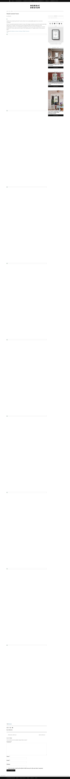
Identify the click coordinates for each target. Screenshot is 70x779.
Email (8, 760)
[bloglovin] (57, 23)
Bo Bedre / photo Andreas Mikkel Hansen (19, 31)
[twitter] (50, 23)
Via (7, 32)
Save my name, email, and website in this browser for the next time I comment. (25, 768)
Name (8, 756)
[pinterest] (59, 23)
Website (8, 764)
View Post (55, 67)
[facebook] (54, 23)
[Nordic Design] (35, 7)
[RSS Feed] (61, 23)
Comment (9, 741)
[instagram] (52, 23)
